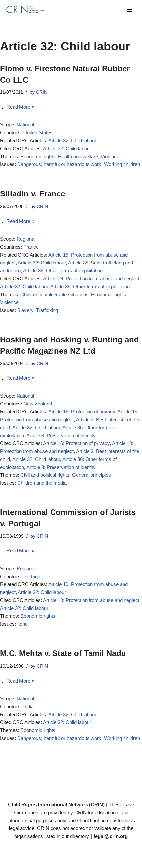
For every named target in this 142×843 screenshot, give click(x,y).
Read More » (20, 107)
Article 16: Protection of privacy (81, 411)
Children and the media (42, 483)
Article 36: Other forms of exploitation (63, 270)
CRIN (41, 92)
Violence (110, 156)
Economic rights (37, 156)
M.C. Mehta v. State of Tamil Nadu (63, 653)
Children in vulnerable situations (54, 294)
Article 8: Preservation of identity (61, 435)
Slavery (25, 310)
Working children (122, 164)
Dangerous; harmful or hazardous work (59, 164)
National (25, 124)
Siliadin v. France (32, 193)
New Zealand (37, 403)
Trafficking (47, 310)
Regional (26, 239)
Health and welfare (78, 156)
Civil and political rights (44, 475)
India (28, 706)
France (31, 247)
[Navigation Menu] (129, 9)
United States (38, 132)
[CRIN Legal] (25, 10)
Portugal (32, 576)
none (22, 624)
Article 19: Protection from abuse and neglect (91, 278)
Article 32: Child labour (72, 140)
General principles (91, 475)
